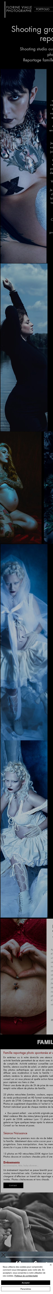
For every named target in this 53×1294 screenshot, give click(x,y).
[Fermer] (49, 1266)
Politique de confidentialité (26, 1275)
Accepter (26, 1282)
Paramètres (25, 1288)
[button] (3, 1255)
